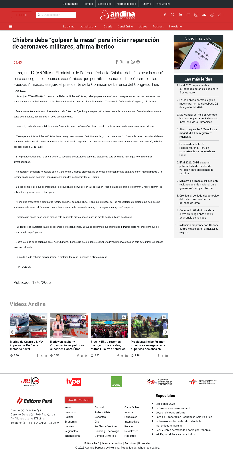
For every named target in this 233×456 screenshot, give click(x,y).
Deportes (100, 417)
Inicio (68, 407)
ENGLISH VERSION (79, 399)
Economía (71, 421)
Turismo (146, 3)
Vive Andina (163, 3)
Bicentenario (70, 3)
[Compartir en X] (42, 355)
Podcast (158, 26)
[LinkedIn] (180, 14)
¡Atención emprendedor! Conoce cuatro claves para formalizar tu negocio (199, 228)
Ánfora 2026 (102, 412)
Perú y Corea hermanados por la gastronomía (183, 430)
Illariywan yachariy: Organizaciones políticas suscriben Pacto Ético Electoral (67, 347)
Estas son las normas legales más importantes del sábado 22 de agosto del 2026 (198, 103)
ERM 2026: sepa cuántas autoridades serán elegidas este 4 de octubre (198, 89)
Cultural (99, 407)
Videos (143, 26)
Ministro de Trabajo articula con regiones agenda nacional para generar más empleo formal (198, 184)
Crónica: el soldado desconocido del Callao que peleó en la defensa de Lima (199, 199)
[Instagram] (196, 14)
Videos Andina (28, 304)
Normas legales (126, 3)
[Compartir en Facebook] (38, 355)
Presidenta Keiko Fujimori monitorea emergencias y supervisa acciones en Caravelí (148, 347)
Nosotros (130, 435)
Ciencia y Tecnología (107, 431)
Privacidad (144, 443)
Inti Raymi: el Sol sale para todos (175, 434)
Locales (69, 426)
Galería (108, 26)
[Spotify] (212, 14)
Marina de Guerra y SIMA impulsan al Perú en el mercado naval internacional (26, 347)
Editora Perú (91, 443)
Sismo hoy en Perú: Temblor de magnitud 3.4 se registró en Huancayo (198, 133)
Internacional (72, 435)
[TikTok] (220, 14)
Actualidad (89, 26)
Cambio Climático (105, 435)
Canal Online (125, 26)
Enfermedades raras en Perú (173, 408)
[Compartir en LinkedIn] (46, 355)
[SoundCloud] (204, 14)
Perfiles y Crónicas (106, 426)
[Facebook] (164, 14)
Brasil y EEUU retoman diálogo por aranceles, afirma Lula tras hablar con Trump (109, 347)
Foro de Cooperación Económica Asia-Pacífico (184, 417)
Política (69, 417)
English (21, 15)
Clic (97, 421)
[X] (172, 14)
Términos (130, 443)
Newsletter (176, 26)
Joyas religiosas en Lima (170, 412)
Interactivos (132, 421)
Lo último (68, 26)
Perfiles (88, 3)
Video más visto (198, 38)
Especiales (105, 3)
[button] (12, 332)
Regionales (71, 431)
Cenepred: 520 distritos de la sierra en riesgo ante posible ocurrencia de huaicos (196, 214)
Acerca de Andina (112, 443)
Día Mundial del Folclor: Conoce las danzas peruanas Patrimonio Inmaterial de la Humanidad (198, 118)
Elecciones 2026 (165, 403)
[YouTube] (188, 14)
